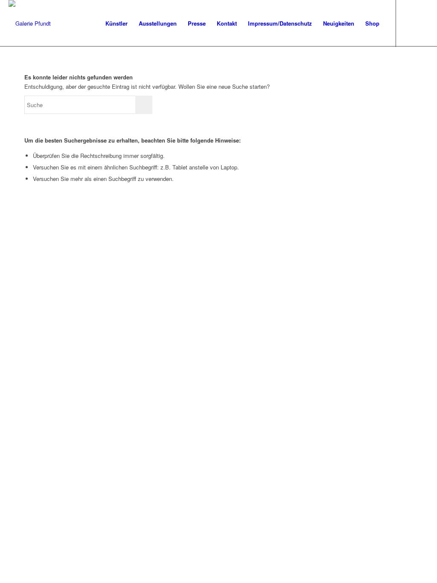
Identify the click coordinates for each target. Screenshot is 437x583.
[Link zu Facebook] (409, 23)
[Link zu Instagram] (422, 23)
